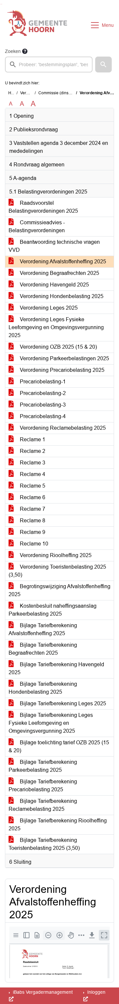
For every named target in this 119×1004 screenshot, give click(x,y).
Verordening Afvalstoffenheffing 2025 (62, 261)
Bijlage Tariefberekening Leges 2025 (62, 703)
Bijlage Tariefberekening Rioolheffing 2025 (58, 824)
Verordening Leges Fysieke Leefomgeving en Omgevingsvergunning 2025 (56, 327)
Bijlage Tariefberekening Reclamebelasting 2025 (43, 805)
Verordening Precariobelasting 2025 (61, 370)
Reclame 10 (33, 543)
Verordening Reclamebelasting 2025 (62, 428)
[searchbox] (49, 64)
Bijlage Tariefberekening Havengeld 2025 (56, 668)
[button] (103, 64)
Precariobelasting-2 (42, 393)
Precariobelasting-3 (42, 405)
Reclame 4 (32, 474)
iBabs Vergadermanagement (42, 992)
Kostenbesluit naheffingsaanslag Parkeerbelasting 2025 (53, 610)
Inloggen (95, 992)
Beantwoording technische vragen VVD (54, 246)
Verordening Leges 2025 (48, 308)
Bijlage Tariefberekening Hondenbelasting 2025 (43, 688)
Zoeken (13, 51)
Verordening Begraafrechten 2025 (59, 273)
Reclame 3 (32, 462)
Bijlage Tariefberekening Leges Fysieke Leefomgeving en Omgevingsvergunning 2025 (51, 723)
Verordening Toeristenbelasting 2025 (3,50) (57, 571)
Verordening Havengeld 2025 (54, 284)
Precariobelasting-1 (42, 381)
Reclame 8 (32, 520)
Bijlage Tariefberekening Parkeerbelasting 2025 (43, 766)
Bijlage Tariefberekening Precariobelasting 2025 (43, 785)
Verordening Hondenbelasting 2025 (61, 296)
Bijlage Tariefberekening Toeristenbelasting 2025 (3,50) (44, 844)
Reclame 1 (32, 439)
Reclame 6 (32, 497)
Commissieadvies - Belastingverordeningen (37, 226)
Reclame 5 (32, 486)
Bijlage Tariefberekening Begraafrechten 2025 (43, 649)
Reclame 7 (32, 509)
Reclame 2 (32, 451)
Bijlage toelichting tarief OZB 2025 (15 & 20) (59, 746)
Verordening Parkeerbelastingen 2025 (64, 358)
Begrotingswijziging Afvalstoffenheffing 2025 (59, 590)
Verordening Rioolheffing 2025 (55, 555)
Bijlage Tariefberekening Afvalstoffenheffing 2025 (43, 629)
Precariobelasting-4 (42, 416)
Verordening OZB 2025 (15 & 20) (58, 347)
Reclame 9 (32, 532)
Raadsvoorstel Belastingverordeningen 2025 (43, 207)
